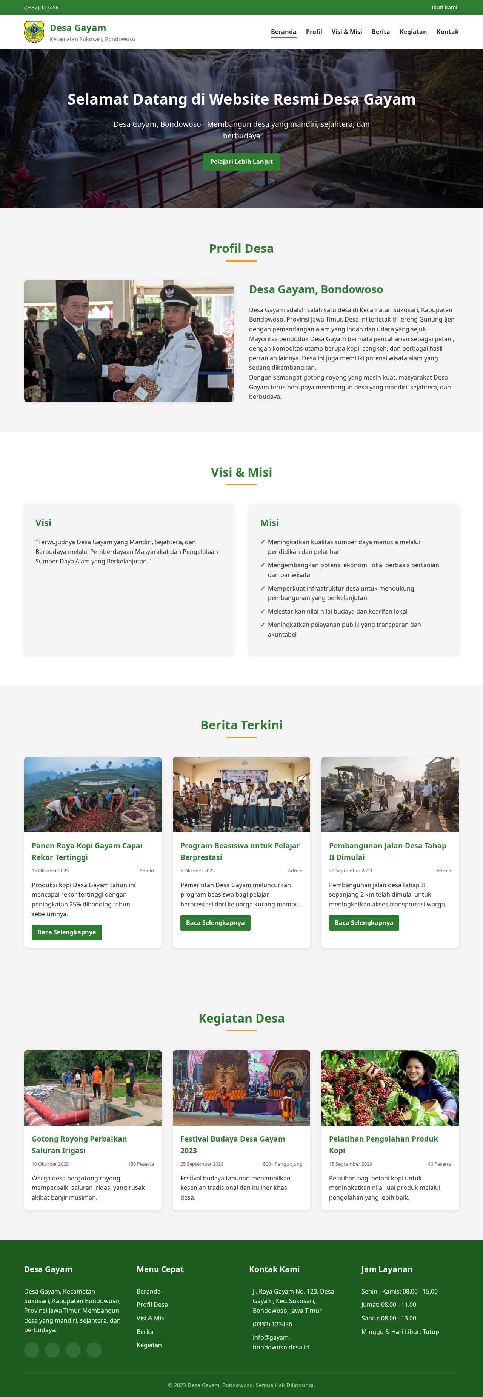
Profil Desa (152, 1304)
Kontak (448, 32)
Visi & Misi (347, 32)
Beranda (284, 32)
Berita (381, 32)
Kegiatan (413, 32)
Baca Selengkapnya (66, 932)
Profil (314, 32)
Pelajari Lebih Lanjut (241, 161)
